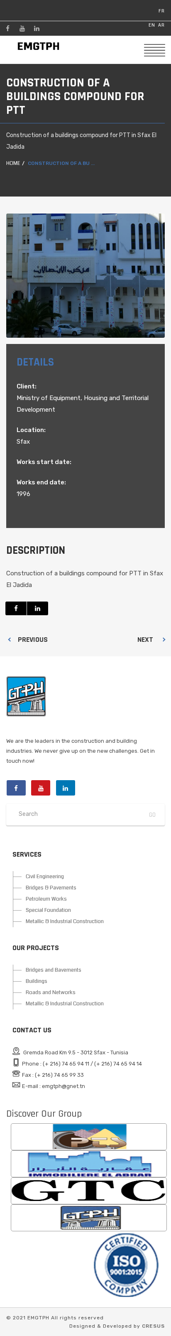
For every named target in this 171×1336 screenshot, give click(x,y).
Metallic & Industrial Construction (65, 921)
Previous (33, 639)
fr (162, 11)
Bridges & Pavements (51, 887)
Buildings (36, 981)
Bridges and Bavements (53, 970)
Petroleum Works (46, 899)
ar (161, 25)
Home (13, 163)
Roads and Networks (51, 992)
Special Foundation (48, 910)
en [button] (152, 25)
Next (145, 639)
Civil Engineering (45, 876)
